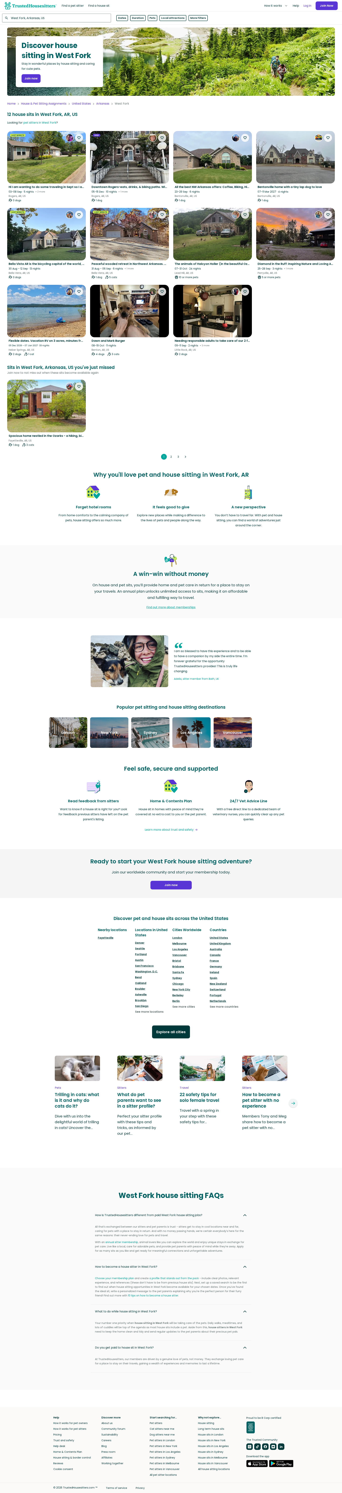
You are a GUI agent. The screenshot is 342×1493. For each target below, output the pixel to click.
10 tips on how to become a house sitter (153, 1295)
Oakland (140, 983)
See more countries (224, 1007)
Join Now (326, 6)
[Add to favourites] (79, 138)
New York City (181, 989)
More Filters (198, 18)
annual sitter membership (121, 1242)
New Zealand (218, 984)
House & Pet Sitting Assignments (43, 104)
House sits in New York (211, 1440)
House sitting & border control (72, 1457)
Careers (106, 1440)
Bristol (176, 961)
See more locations (149, 1012)
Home (11, 104)
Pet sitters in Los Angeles (165, 1452)
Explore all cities (171, 1031)
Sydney (177, 978)
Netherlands (218, 1001)
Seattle (140, 948)
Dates (122, 18)
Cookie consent (63, 1469)
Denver (139, 943)
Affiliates (106, 1457)
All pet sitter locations (163, 1475)
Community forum (113, 1429)
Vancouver (179, 955)
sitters (121, 1088)
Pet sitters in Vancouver (165, 1469)
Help (296, 6)
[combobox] (56, 18)
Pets (152, 18)
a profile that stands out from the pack (174, 1278)
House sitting (206, 1423)
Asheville (141, 994)
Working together (112, 1463)
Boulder (140, 989)
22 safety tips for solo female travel (199, 1097)
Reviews (58, 1463)
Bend (138, 977)
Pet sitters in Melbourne (164, 1463)
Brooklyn (140, 1000)
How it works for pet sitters (69, 1429)
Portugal (215, 995)
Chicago (178, 984)
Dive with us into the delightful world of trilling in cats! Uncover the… (77, 1122)
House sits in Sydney (210, 1452)
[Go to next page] (185, 457)
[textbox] (56, 18)
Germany (216, 966)
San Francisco (144, 966)
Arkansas (102, 104)
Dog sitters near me (162, 1434)
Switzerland (217, 989)
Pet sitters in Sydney (162, 1457)
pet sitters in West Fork (39, 123)
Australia (216, 949)
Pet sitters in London (162, 1440)
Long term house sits (211, 1429)
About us (107, 1423)
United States (81, 104)
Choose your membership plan (114, 1278)
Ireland (214, 972)
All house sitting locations (214, 1469)
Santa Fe (178, 972)
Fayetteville (105, 938)
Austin (139, 960)
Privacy (140, 1488)
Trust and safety (63, 1440)
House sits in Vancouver (213, 1463)
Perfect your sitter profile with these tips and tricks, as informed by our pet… (139, 1125)
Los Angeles (180, 949)
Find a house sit (99, 6)
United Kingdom (220, 943)
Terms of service (116, 1488)
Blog (104, 1446)
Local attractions (173, 18)
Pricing (57, 1434)
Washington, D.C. (146, 971)
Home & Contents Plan (67, 1452)
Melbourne (179, 943)
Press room (108, 1452)
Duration (138, 18)
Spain (213, 978)
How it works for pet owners (70, 1423)
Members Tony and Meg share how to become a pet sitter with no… (264, 1122)
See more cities (183, 1007)
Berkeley (177, 995)
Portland (141, 954)
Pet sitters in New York (163, 1446)
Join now (31, 78)
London (177, 938)
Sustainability (109, 1434)
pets (58, 1088)
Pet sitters (156, 1423)
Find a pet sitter (73, 6)
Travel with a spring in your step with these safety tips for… (199, 1116)
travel (184, 1088)
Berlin (176, 1001)
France (214, 961)
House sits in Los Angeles (213, 1446)
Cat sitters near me (162, 1429)
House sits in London (210, 1434)
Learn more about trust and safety (169, 830)
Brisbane (178, 966)
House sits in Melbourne (212, 1457)
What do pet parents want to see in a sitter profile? (139, 1100)
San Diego (141, 1006)
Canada (215, 955)
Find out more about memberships (171, 607)
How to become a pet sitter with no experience (261, 1100)
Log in (307, 6)
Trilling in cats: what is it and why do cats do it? (77, 1100)
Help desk (59, 1446)
